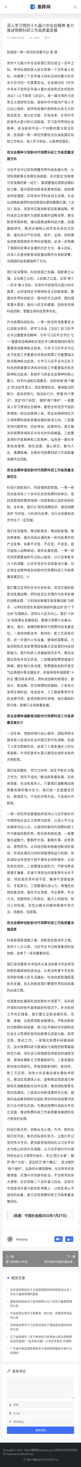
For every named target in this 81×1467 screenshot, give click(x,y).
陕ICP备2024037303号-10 (42, 1459)
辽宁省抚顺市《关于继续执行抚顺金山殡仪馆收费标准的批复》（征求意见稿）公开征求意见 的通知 (41, 1338)
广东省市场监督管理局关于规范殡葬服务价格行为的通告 (41, 1350)
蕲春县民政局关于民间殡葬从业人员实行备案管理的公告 (41, 1303)
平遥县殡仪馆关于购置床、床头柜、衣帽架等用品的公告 (41, 1315)
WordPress (27, 1454)
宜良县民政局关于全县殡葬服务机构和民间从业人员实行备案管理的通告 (41, 1291)
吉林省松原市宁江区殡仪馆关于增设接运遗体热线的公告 (41, 1327)
